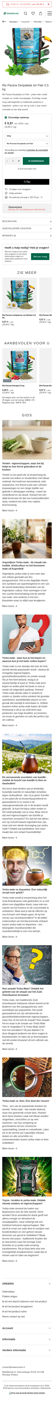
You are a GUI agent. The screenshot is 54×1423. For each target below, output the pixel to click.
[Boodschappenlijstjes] (33, 13)
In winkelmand (36, 161)
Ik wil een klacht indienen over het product (24, 1301)
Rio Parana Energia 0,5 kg (13, 386)
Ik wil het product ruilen (14, 1311)
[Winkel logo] (11, 13)
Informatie (8, 1339)
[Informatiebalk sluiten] (48, 4)
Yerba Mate (37, 22)
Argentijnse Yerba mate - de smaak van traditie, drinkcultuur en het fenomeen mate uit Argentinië (24, 565)
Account (7, 1328)
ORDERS (8, 1283)
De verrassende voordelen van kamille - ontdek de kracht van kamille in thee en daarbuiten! (24, 780)
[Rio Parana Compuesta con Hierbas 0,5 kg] (19, 295)
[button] (7, 52)
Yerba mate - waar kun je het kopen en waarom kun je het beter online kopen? (24, 659)
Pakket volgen (9, 1296)
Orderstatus (8, 1291)
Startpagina (13, 22)
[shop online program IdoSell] (27, 1393)
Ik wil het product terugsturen (17, 1306)
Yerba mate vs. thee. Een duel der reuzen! (25, 1101)
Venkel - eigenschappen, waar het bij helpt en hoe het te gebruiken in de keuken (23, 466)
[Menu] (49, 13)
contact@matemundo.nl (13, 1367)
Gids (27, 415)
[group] (27, 52)
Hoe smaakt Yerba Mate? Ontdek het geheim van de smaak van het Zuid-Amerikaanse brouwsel (23, 991)
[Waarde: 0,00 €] (40, 13)
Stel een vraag (40, 256)
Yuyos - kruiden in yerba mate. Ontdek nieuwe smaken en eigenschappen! (23, 1202)
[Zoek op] (25, 13)
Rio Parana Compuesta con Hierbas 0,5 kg (19, 316)
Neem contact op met (13, 1316)
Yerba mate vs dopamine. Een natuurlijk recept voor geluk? (24, 891)
